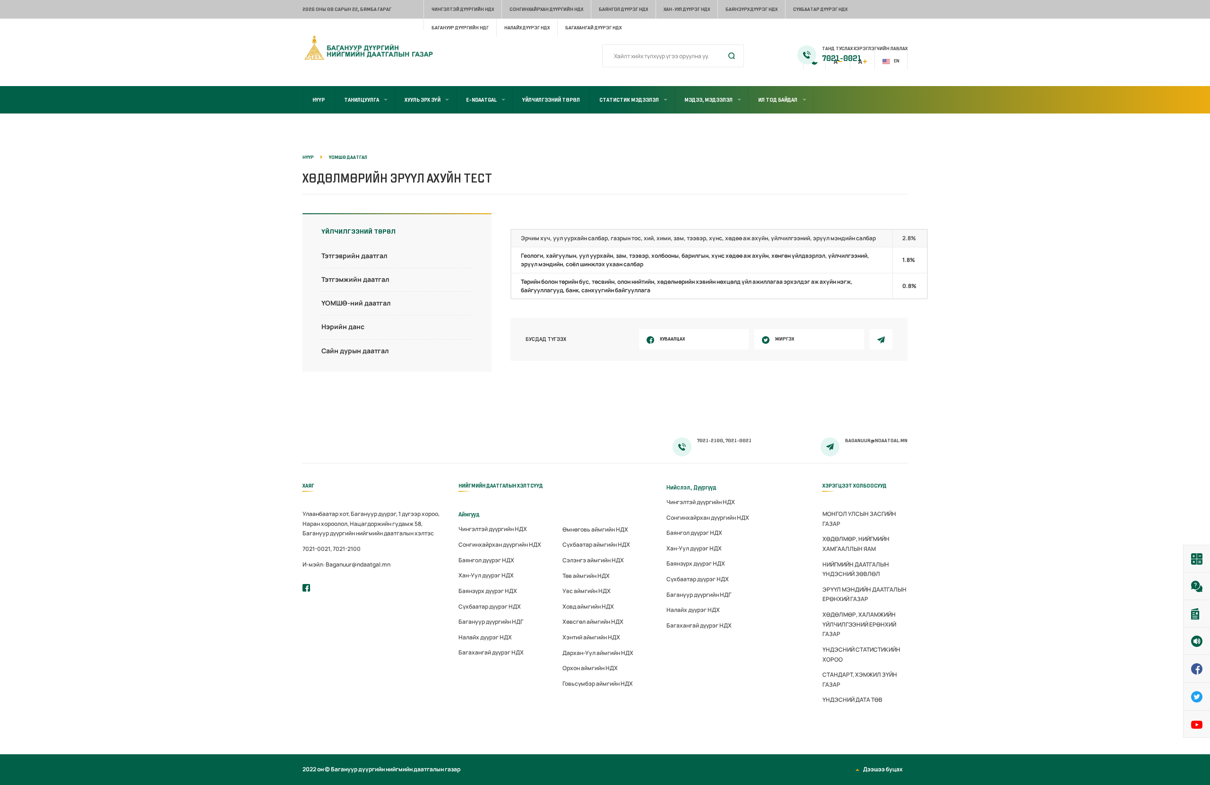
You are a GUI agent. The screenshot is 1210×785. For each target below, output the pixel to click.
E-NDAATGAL (481, 99)
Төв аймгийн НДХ (586, 576)
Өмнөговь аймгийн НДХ (595, 529)
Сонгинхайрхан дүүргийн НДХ (546, 9)
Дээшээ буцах (883, 769)
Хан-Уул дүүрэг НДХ (687, 9)
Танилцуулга (361, 99)
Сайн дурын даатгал (355, 350)
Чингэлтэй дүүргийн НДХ (463, 9)
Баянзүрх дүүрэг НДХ (752, 9)
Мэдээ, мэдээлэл (708, 99)
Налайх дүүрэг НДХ (527, 28)
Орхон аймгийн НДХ (590, 668)
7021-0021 (842, 58)
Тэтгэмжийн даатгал (355, 279)
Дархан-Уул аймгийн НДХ (597, 653)
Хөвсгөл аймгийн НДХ (592, 622)
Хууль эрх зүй (423, 99)
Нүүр (318, 99)
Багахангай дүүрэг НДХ (593, 28)
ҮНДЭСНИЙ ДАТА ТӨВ (852, 700)
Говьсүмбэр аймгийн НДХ (597, 684)
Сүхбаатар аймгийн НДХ (596, 545)
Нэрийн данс (342, 326)
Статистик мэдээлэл (629, 99)
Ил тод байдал (777, 99)
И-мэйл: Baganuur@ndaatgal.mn (346, 564)
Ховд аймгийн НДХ (588, 606)
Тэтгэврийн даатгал (354, 255)
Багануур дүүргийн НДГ (460, 28)
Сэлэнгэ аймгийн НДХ (593, 560)
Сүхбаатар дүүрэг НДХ (820, 9)
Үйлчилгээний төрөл (551, 99)
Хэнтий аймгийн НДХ (591, 637)
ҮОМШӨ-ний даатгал (355, 302)
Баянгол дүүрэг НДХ (623, 9)
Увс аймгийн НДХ (586, 591)
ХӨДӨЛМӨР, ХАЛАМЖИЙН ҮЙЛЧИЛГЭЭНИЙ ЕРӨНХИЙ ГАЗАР (859, 624)
